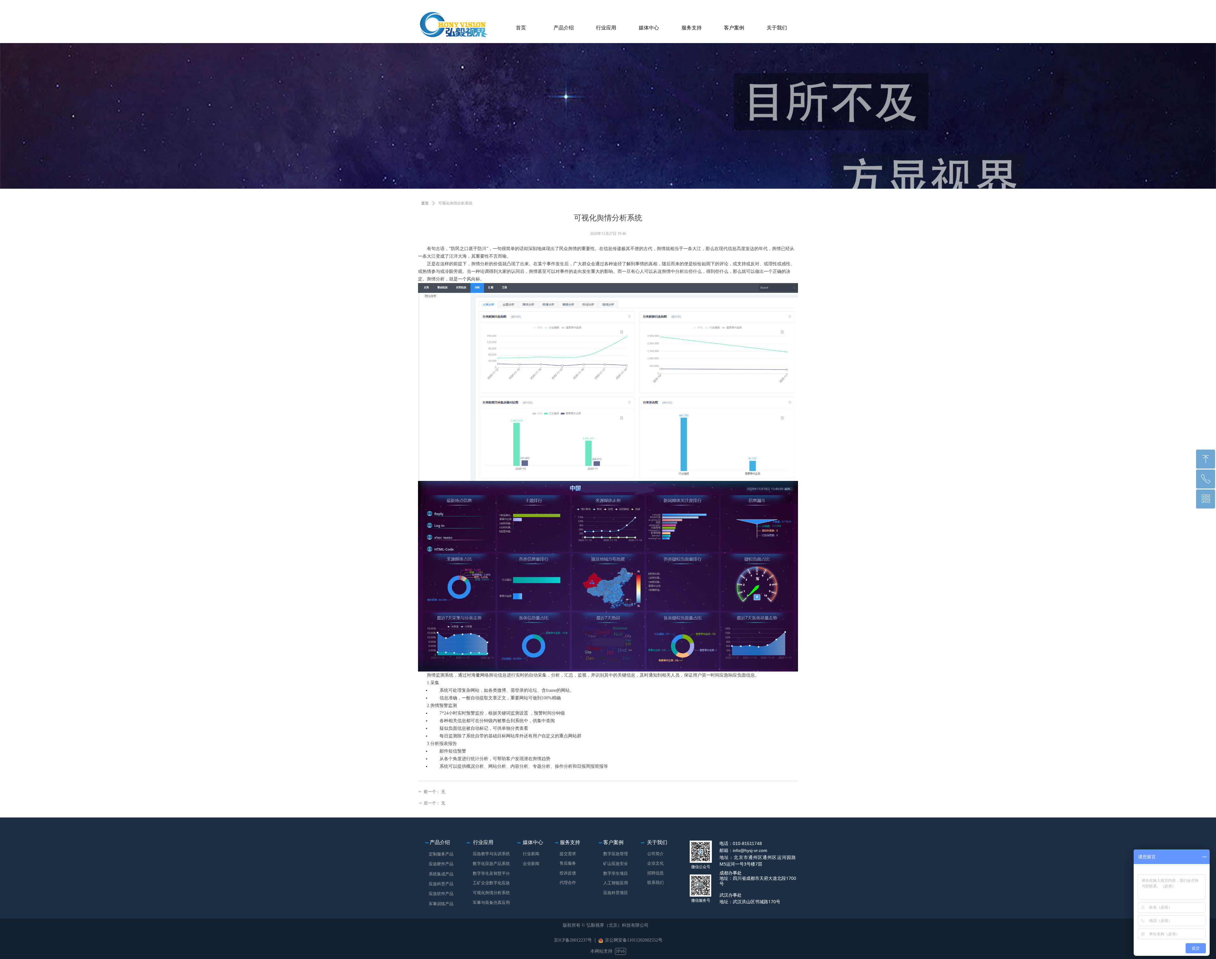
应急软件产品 (441, 893)
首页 (425, 203)
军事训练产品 (441, 903)
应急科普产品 (441, 883)
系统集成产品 (441, 874)
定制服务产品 (441, 854)
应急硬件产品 (441, 863)
